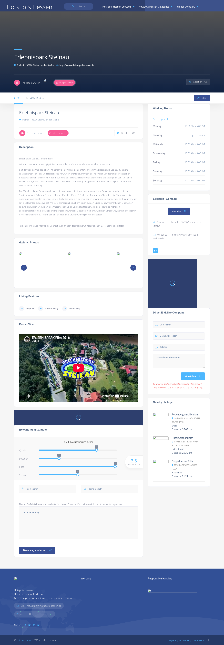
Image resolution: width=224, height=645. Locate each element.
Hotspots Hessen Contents (116, 6)
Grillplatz (30, 308)
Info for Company (186, 6)
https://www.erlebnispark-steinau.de (77, 65)
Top (18, 98)
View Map (176, 211)
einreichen (190, 376)
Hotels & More (178, 449)
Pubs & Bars (177, 472)
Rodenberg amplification (185, 414)
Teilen (203, 97)
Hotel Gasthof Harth (182, 437)
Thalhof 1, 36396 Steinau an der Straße (35, 65)
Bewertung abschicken (34, 550)
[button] (133, 268)
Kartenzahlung (51, 308)
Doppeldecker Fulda (182, 461)
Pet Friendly (74, 308)
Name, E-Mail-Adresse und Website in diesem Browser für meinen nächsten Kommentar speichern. (71, 504)
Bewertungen (36, 98)
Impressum (199, 640)
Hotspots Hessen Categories (154, 6)
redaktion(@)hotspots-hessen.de (44, 605)
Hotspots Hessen (25, 640)
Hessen (33, 614)
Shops (174, 425)
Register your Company (180, 640)
